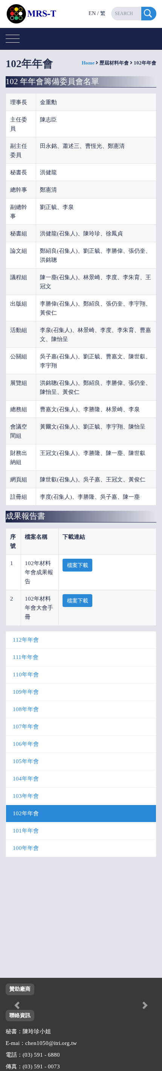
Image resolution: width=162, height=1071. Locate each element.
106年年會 (26, 744)
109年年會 (26, 692)
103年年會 (26, 796)
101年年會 (26, 831)
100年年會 (26, 848)
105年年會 (26, 761)
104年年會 (26, 779)
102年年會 (26, 813)
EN (92, 13)
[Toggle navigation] (13, 39)
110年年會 (26, 674)
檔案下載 (77, 565)
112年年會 (26, 640)
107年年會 (26, 727)
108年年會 (26, 709)
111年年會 (25, 657)
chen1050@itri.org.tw (51, 1043)
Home (88, 63)
